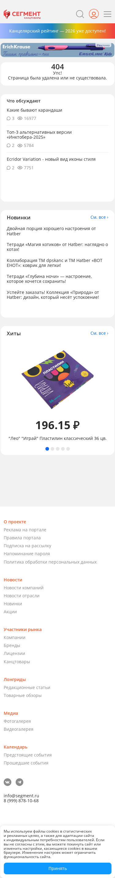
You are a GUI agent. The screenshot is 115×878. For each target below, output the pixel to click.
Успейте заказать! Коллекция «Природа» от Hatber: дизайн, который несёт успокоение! (53, 294)
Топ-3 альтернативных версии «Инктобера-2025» (39, 134)
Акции (10, 611)
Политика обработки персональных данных (50, 562)
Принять (57, 868)
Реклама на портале (25, 530)
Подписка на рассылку (27, 546)
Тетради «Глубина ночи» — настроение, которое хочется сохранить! (49, 278)
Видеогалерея (18, 729)
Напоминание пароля (27, 553)
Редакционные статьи (27, 687)
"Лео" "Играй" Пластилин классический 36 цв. (58, 438)
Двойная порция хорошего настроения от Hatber (51, 230)
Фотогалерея (17, 721)
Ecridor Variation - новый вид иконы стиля (51, 159)
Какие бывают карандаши (34, 110)
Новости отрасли (22, 596)
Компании (14, 637)
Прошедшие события (26, 763)
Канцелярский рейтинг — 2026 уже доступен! (57, 31)
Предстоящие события (28, 755)
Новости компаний (24, 588)
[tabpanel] (57, 391)
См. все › (99, 217)
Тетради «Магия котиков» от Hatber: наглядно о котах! (57, 246)
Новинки (13, 604)
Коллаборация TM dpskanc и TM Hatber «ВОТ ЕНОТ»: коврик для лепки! (54, 262)
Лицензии (14, 653)
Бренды (12, 645)
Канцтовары (17, 661)
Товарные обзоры (23, 695)
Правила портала (22, 538)
